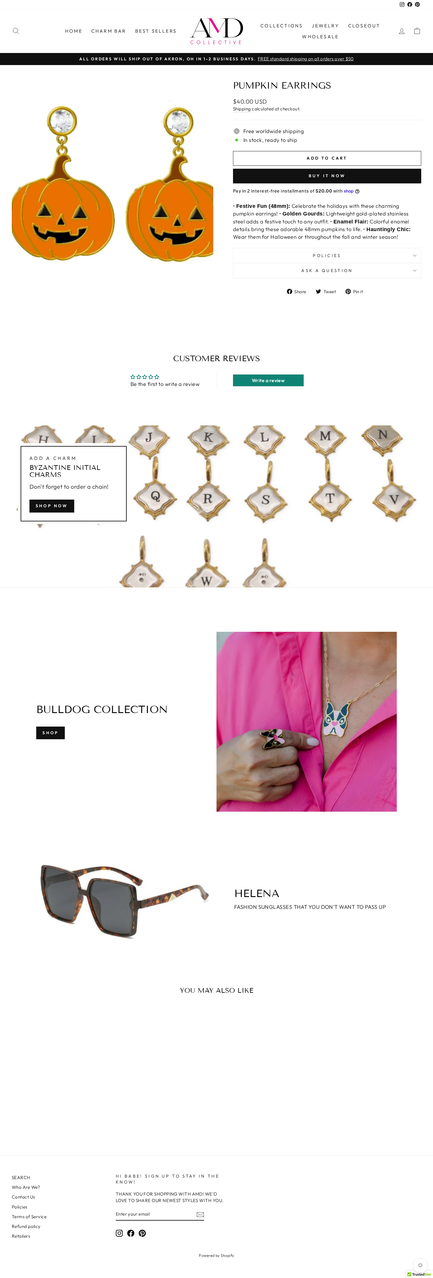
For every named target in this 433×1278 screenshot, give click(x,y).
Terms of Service (29, 1216)
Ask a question (327, 270)
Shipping (242, 109)
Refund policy (26, 1226)
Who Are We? (26, 1187)
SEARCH (21, 1177)
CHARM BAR (108, 31)
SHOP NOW (52, 505)
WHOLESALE (320, 36)
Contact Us (23, 1197)
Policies (327, 255)
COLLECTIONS (281, 26)
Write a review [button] (268, 380)
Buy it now (327, 175)
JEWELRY (325, 26)
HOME (73, 31)
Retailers (21, 1236)
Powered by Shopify (216, 1255)
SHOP (50, 732)
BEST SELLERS (156, 31)
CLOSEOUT (364, 26)
